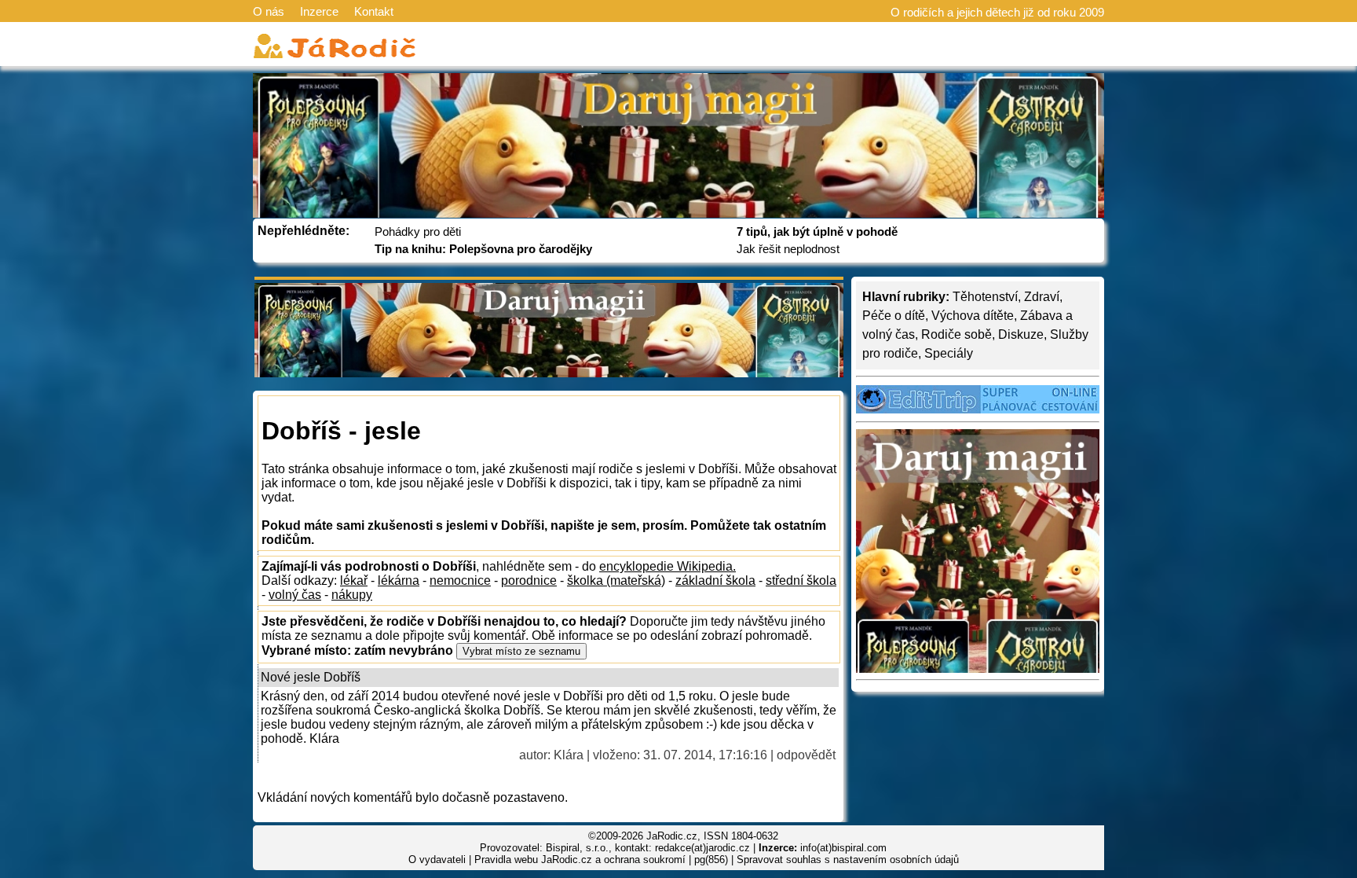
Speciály (948, 353)
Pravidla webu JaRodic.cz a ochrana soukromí (580, 859)
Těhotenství (985, 296)
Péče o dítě (893, 315)
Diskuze (1021, 334)
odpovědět (806, 755)
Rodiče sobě (956, 334)
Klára (568, 755)
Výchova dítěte (972, 315)
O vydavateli (437, 859)
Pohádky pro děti (418, 231)
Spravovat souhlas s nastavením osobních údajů (848, 859)
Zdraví (1041, 296)
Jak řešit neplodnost (788, 248)
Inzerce (319, 11)
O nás (268, 11)
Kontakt (373, 11)
